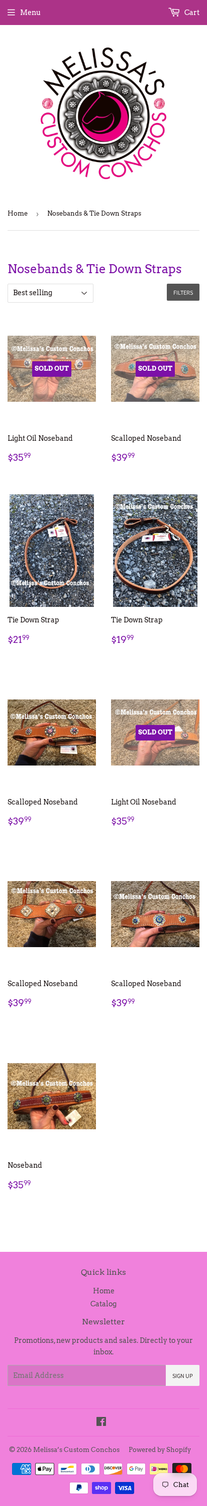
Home (18, 213)
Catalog (103, 1304)
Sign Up (182, 1375)
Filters (183, 292)
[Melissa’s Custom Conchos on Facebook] (101, 1423)
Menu (30, 13)
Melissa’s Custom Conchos (76, 1449)
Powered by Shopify (160, 1449)
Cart (191, 13)
